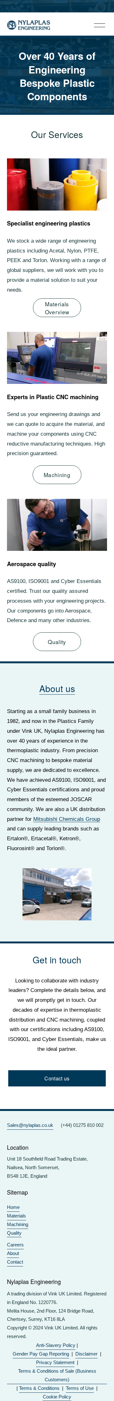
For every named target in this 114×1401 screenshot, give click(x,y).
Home (13, 1207)
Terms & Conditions (39, 1388)
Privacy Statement (55, 1362)
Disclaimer (86, 1353)
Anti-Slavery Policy (55, 1345)
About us (57, 688)
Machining (57, 475)
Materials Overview (57, 308)
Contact (15, 1262)
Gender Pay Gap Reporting (41, 1353)
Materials (16, 1215)
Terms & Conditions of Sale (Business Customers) (57, 1375)
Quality (57, 642)
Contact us (56, 1078)
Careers (15, 1244)
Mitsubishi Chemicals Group (66, 819)
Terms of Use (80, 1388)
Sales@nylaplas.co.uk (30, 1125)
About (13, 1253)
